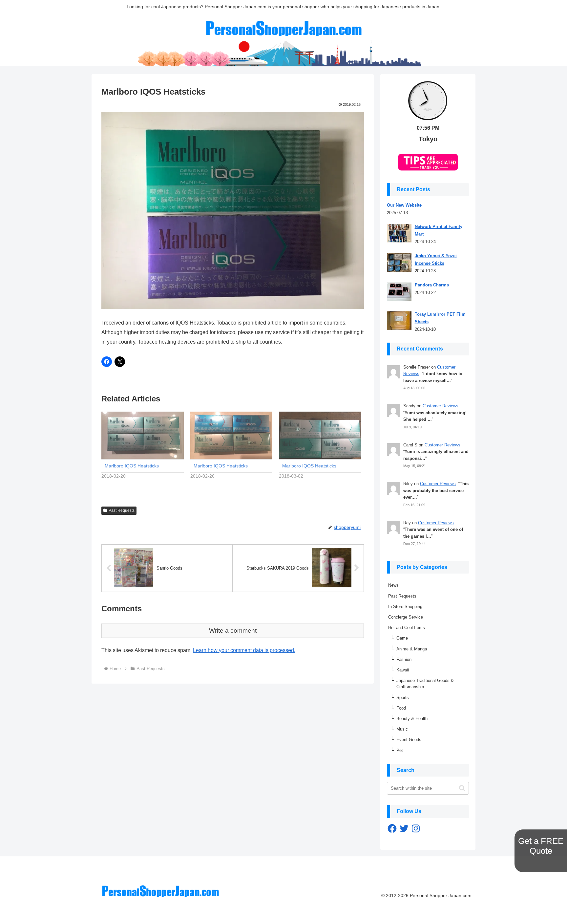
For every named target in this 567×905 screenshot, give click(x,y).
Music (402, 729)
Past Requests (122, 510)
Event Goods (408, 739)
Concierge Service (405, 617)
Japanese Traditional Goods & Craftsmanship (425, 683)
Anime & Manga (411, 648)
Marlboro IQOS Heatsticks (132, 465)
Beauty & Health (412, 718)
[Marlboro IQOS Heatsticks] (142, 435)
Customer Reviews (440, 405)
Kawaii (402, 669)
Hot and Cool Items (406, 627)
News (393, 585)
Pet (399, 750)
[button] (462, 788)
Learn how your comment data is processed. (244, 650)
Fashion (403, 659)
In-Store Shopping (405, 606)
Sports (402, 697)
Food (401, 708)
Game (402, 638)
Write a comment (233, 630)
